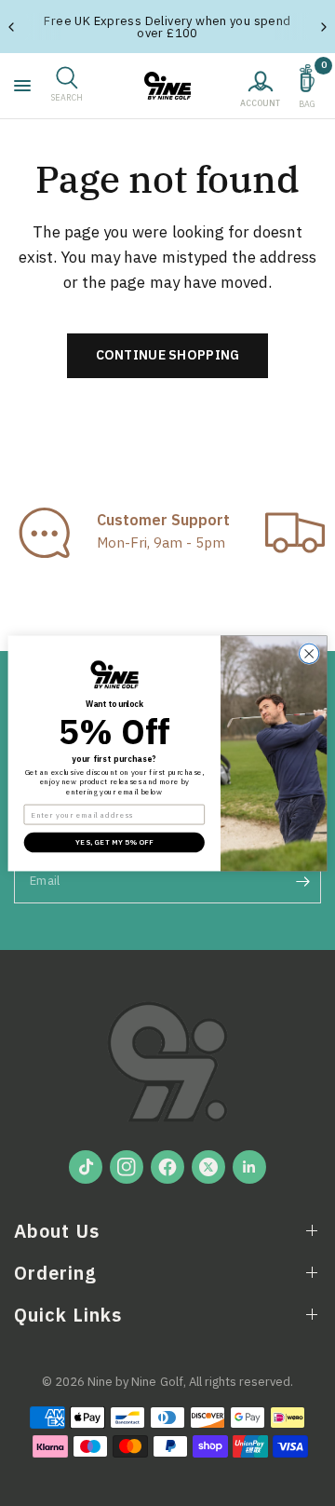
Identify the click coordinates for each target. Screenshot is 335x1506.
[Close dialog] (308, 653)
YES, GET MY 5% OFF (114, 842)
